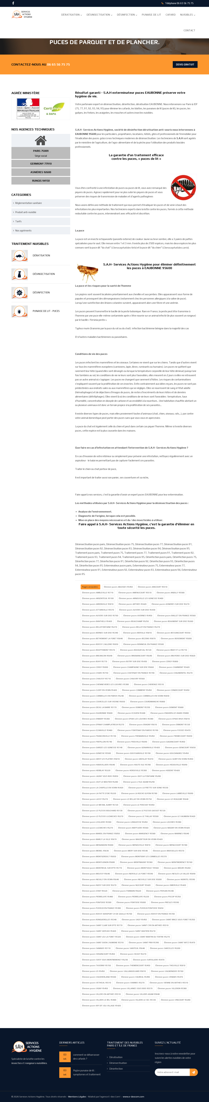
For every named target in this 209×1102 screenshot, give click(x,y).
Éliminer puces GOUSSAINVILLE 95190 (133, 753)
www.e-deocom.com (133, 1096)
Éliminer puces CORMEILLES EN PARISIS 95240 (103, 696)
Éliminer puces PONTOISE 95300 (96, 902)
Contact (189, 30)
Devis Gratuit (185, 64)
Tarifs (18, 221)
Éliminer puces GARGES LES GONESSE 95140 (102, 747)
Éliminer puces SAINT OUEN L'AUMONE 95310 (103, 942)
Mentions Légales (77, 1096)
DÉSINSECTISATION (44, 274)
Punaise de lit (151, 14)
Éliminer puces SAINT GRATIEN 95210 (138, 931)
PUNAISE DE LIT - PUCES (46, 311)
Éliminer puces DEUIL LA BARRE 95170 (99, 707)
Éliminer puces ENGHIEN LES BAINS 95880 (170, 713)
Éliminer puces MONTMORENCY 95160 (175, 862)
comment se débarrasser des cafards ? (86, 1056)
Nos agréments (23, 230)
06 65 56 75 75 (185, 3)
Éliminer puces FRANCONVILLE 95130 (99, 736)
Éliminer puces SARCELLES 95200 (165, 948)
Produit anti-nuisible (25, 212)
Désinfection (126, 14)
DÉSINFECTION (41, 292)
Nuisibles (186, 14)
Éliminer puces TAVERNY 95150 (96, 965)
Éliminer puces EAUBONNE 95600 (97, 713)
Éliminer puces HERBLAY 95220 (96, 770)
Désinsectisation (98, 14)
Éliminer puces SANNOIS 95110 (96, 948)
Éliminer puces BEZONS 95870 (142, 638)
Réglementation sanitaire (28, 203)
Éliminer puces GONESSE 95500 (96, 753)
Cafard (171, 14)
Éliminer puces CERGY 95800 (165, 661)
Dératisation (70, 14)
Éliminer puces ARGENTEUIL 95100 (98, 598)
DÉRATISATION (41, 255)
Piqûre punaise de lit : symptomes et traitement (87, 1072)
